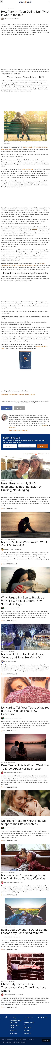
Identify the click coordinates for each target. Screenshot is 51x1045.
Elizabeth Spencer (9, 549)
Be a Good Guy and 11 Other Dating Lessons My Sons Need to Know (24, 931)
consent (34, 229)
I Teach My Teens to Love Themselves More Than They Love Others (23, 987)
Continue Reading (10, 508)
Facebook (44, 425)
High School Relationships (8, 8)
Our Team (27, 1030)
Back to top (45, 1040)
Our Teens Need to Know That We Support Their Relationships (23, 822)
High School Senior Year (7, 594)
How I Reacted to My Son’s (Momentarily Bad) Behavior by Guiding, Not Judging (21, 487)
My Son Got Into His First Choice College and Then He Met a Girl (22, 655)
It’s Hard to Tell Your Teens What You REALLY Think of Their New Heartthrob (25, 711)
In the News (27, 1027)
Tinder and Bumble (27, 169)
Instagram (12, 427)
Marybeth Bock (8, 18)
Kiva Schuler (8, 493)
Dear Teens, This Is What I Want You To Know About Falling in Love (25, 767)
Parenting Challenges (7, 480)
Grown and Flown (25, 1)
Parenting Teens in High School (19, 401)
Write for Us (27, 1033)
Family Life (13, 1030)
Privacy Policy (31, 1039)
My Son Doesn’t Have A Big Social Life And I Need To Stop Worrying (23, 876)
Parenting (13, 1018)
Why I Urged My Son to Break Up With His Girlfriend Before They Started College (22, 601)
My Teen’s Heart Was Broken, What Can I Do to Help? (24, 543)
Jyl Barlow (7, 661)
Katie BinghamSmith (9, 772)
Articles (8, 401)
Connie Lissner (8, 936)
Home (3, 401)
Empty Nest (13, 1033)
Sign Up (42, 446)
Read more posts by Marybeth (18, 430)
